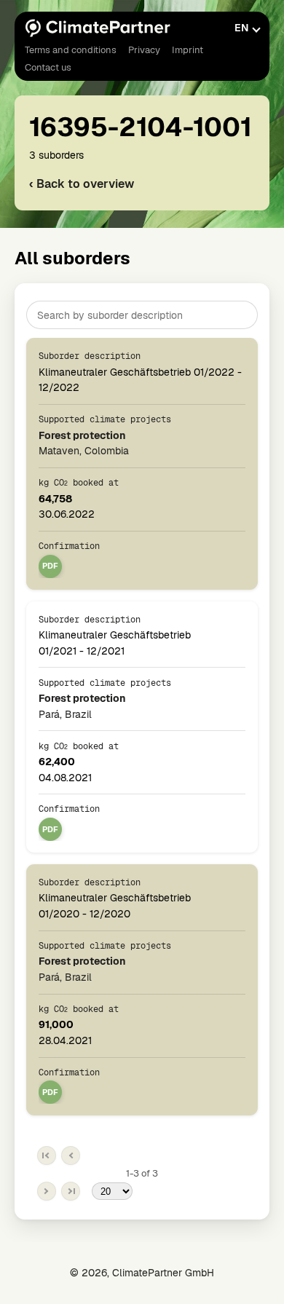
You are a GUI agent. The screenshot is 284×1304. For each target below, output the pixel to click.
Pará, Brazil (82, 705)
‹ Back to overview (81, 183)
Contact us (48, 67)
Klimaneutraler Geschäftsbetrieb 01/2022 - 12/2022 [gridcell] (140, 372)
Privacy (144, 50)
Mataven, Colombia (84, 442)
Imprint (187, 50)
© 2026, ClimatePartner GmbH (142, 1272)
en (241, 27)
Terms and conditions (71, 50)
